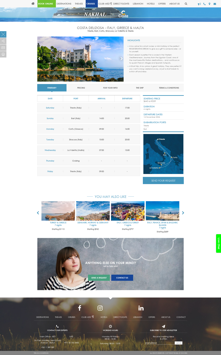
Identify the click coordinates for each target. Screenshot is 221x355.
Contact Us (122, 278)
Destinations (64, 3)
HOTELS (150, 3)
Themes (79, 3)
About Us (174, 3)
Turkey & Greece (58, 222)
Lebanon (138, 3)
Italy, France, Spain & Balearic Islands (162, 223)
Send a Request (99, 278)
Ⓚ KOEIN (184, 353)
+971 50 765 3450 (71, 342)
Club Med (104, 3)
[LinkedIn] (141, 308)
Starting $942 (93, 229)
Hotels (104, 317)
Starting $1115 (58, 229)
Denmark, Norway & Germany (93, 222)
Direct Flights (121, 3)
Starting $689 (162, 231)
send (178, 343)
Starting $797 (128, 229)
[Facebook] (79, 308)
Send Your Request (163, 180)
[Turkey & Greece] (58, 211)
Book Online (45, 3)
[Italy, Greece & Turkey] (128, 211)
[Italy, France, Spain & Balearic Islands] (162, 211)
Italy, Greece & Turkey (128, 222)
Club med (86, 317)
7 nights (58, 225)
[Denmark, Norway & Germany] (93, 211)
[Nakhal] (97, 14)
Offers (162, 3)
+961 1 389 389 (47, 347)
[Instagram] (100, 308)
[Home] (34, 3)
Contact (181, 317)
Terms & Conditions (41, 353)
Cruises (90, 3)
